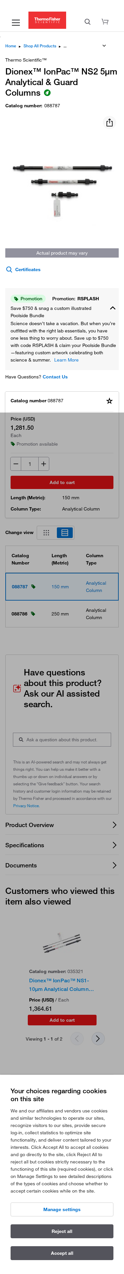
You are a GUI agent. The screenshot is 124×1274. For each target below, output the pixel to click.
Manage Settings (62, 1209)
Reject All (62, 1231)
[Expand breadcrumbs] (104, 45)
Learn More (66, 360)
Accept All (62, 1253)
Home (10, 45)
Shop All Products (39, 45)
